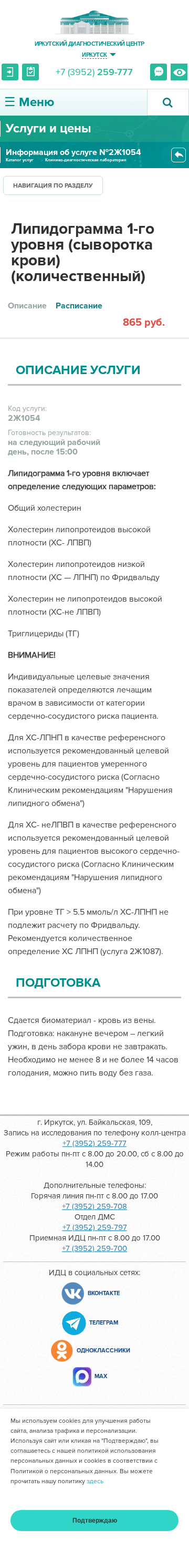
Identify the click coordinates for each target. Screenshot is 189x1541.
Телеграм (103, 1322)
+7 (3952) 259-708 (94, 1206)
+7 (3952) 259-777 (94, 1143)
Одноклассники (103, 1350)
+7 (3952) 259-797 (94, 1227)
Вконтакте (104, 1293)
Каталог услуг (20, 160)
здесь (95, 1481)
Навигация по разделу (53, 186)
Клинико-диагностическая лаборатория (86, 160)
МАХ (100, 1376)
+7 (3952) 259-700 (94, 1248)
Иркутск (94, 54)
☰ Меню (29, 102)
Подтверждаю (94, 1520)
